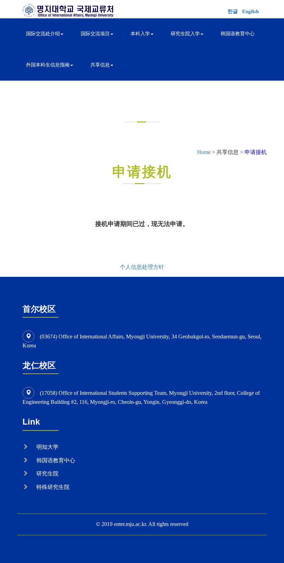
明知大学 (47, 447)
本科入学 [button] (140, 33)
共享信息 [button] (100, 64)
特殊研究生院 (53, 487)
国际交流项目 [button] (95, 33)
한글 (233, 11)
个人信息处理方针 (142, 267)
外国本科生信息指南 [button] (48, 64)
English (250, 11)
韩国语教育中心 (238, 33)
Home (204, 152)
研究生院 (47, 473)
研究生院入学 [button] (185, 33)
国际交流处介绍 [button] (43, 33)
